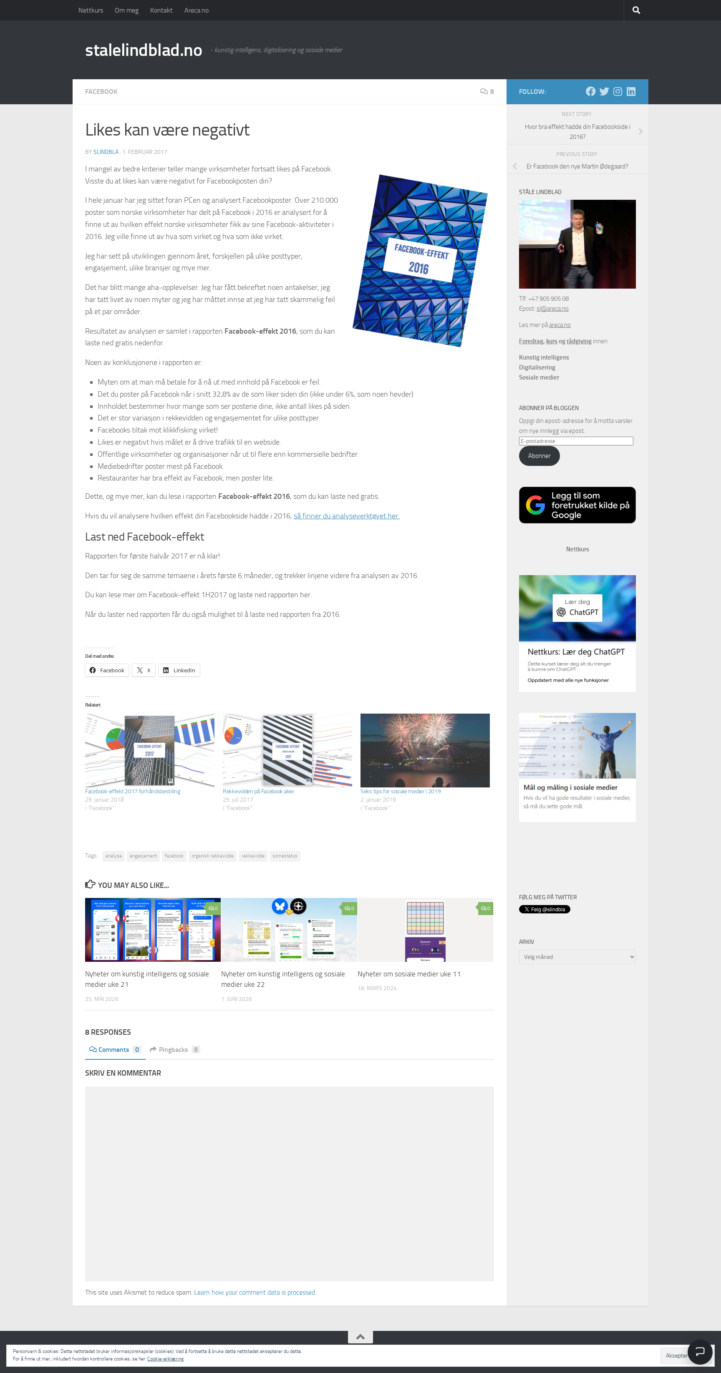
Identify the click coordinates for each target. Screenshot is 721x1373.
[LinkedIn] (631, 91)
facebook (174, 856)
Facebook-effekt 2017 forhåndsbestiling (132, 791)
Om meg (127, 10)
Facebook (101, 92)
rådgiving (579, 341)
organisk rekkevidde (213, 856)
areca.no (560, 325)
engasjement (143, 856)
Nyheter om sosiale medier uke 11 (409, 973)
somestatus (284, 856)
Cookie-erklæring (165, 1359)
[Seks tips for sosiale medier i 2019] (425, 750)
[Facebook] (591, 91)
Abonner (539, 456)
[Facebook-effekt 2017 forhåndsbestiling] (149, 750)
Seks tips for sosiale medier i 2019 (400, 791)
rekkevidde (253, 856)
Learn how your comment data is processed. (255, 1292)
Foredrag (531, 341)
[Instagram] (618, 91)
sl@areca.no (553, 308)
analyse (114, 856)
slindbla (105, 152)
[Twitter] (604, 91)
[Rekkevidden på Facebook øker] (287, 750)
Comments (118, 1050)
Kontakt (161, 10)
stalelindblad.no (143, 50)
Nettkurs (90, 10)
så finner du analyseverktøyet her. (347, 516)
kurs (551, 341)
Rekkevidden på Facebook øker (259, 791)
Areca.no (196, 10)
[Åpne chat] (700, 1352)
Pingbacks (178, 1050)
